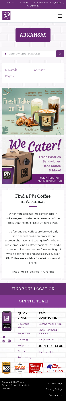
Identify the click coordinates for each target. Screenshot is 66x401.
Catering (23, 339)
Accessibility (55, 383)
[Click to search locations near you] (5, 53)
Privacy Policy (54, 389)
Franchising (24, 357)
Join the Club (46, 352)
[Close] (59, 3)
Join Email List (47, 339)
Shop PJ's (23, 345)
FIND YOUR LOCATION (33, 289)
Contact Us (55, 395)
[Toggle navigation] (60, 15)
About (21, 351)
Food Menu (24, 333)
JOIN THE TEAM (33, 301)
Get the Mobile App (50, 323)
